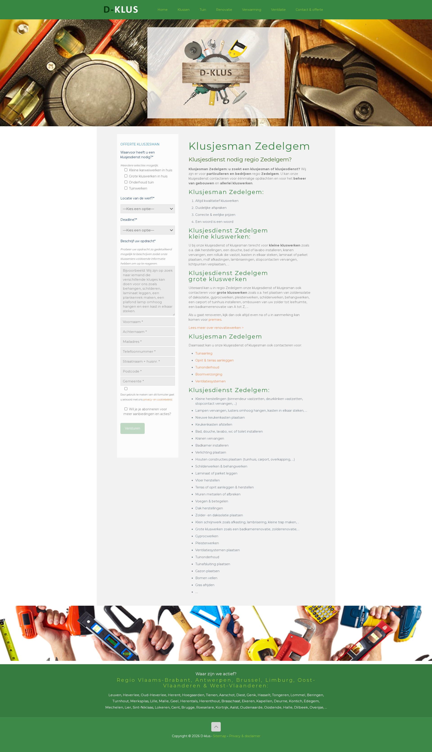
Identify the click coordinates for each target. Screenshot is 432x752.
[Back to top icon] (216, 727)
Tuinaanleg (203, 353)
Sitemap (219, 736)
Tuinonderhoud (207, 367)
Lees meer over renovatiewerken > (216, 328)
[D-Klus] (121, 9)
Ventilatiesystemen (210, 381)
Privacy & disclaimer (244, 736)
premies (215, 320)
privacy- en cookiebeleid (157, 399)
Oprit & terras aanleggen (214, 360)
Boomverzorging (208, 374)
